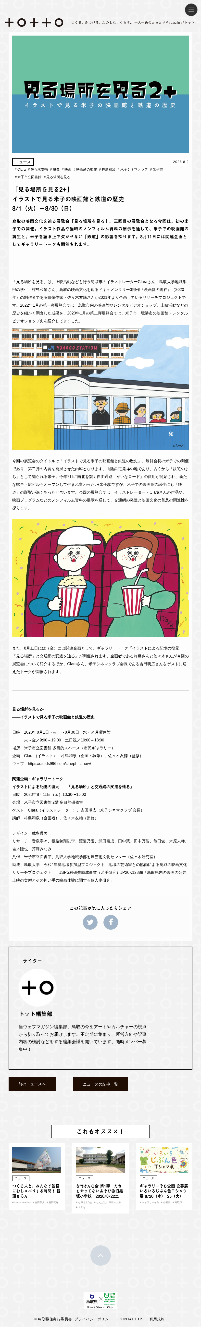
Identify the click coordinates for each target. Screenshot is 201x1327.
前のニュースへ (32, 1084)
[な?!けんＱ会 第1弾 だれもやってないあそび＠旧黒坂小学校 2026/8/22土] (100, 1170)
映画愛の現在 (85, 169)
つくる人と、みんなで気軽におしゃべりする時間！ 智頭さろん (36, 1191)
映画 (66, 169)
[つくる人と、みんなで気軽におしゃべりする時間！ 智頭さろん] (36, 1170)
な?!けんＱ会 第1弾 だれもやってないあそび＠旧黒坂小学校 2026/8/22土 (99, 1191)
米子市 (156, 169)
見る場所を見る (57, 177)
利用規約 (157, 1319)
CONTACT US (130, 1319)
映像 (55, 169)
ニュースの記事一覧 (100, 1084)
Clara (20, 169)
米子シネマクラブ (133, 169)
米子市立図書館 (28, 177)
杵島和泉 (107, 169)
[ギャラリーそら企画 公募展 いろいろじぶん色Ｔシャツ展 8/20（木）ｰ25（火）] (164, 1170)
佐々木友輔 (38, 169)
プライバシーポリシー (94, 1319)
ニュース (23, 162)
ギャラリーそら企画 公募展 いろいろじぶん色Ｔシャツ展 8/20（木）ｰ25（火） (164, 1191)
